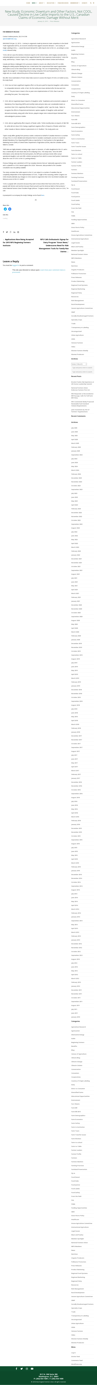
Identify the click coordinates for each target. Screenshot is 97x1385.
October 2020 (76, 613)
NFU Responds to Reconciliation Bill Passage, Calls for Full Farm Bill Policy (82, 396)
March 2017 (75, 770)
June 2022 (74, 536)
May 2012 (74, 971)
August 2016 (75, 797)
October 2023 (76, 486)
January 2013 (75, 940)
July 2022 (74, 532)
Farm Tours (75, 143)
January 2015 (75, 871)
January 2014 (75, 917)
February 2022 (76, 551)
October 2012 (76, 951)
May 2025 (74, 435)
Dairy (73, 96)
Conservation (76, 81)
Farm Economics (77, 131)
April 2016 (74, 813)
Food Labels (75, 200)
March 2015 (75, 863)
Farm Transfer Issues (78, 146)
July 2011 (74, 1009)
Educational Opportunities (80, 108)
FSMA (73, 216)
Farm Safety (75, 135)
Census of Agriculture (78, 66)
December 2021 (76, 559)
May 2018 (74, 716)
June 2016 (74, 805)
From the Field (76, 208)
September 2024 (76, 455)
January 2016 (75, 824)
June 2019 (74, 667)
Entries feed (75, 1356)
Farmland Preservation (79, 181)
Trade (73, 323)
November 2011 (76, 994)
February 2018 (76, 728)
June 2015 (74, 851)
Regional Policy (76, 293)
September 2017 (76, 747)
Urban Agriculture (77, 335)
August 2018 (75, 705)
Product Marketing (77, 281)
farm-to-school (76, 154)
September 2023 (76, 489)
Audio (73, 50)
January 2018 (75, 732)
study (5, 50)
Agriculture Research (78, 39)
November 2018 (76, 693)
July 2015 (74, 847)
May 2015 (74, 855)
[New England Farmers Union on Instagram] (27, 1368)
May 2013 (74, 924)
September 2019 (76, 655)
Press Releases (54, 21)
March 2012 (75, 978)
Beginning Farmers (77, 54)
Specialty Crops (76, 320)
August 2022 (75, 528)
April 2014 (74, 905)
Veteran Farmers (77, 343)
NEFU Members (76, 258)
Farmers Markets (77, 173)
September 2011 (76, 1001)
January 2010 (75, 1017)
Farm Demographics (78, 127)
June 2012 (74, 967)
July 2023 (74, 493)
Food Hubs (75, 193)
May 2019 (74, 670)
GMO (73, 223)
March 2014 (75, 909)
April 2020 (74, 628)
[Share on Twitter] (7, 232)
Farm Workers (76, 150)
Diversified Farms (77, 104)
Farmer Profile (76, 166)
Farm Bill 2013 (76, 123)
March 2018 (75, 724)
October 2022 (76, 520)
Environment (75, 112)
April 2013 (74, 928)
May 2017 (74, 763)
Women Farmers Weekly (79, 350)
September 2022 (76, 524)
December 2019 (76, 643)
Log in (73, 1353)
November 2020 (76, 609)
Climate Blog (75, 69)
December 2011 (76, 990)
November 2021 (76, 563)
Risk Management (77, 300)
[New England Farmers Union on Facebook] (16, 1368)
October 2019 (76, 651)
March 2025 (75, 443)
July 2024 (74, 459)
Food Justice (75, 196)
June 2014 (74, 897)
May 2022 (74, 539)
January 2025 (75, 451)
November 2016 (76, 786)
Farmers (74, 170)
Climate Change (76, 73)
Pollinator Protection (78, 273)
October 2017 (76, 744)
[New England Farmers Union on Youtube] (32, 1368)
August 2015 (75, 844)
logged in (15, 265)
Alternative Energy (77, 46)
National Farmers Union (79, 254)
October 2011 (76, 998)
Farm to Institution (78, 139)
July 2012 (74, 963)
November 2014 (76, 878)
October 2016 (76, 790)
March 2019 (75, 678)
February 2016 (76, 820)
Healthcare (75, 231)
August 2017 (75, 751)
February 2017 (76, 774)
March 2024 (75, 470)
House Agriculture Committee (81, 235)
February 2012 (76, 982)
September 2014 (76, 886)
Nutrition (74, 266)
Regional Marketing (78, 289)
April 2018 (74, 720)
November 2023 (76, 482)
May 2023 (74, 501)
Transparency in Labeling (80, 327)
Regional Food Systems (79, 285)
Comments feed (77, 1360)
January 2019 (75, 686)
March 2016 (75, 817)
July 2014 (74, 894)
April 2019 (74, 674)
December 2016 (76, 782)
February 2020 (76, 636)
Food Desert (75, 189)
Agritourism (75, 42)
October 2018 (76, 697)
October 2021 (76, 566)
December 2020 (76, 605)
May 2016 (74, 809)
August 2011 (75, 1005)
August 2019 (75, 659)
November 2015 (76, 832)
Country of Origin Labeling (80, 93)
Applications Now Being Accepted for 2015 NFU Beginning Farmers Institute (18, 242)
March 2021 (75, 593)
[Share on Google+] (11, 232)
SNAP (73, 312)
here (42, 195)
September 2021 (76, 570)
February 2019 (76, 682)
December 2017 (76, 736)
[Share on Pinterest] (18, 232)
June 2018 (74, 713)
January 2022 (75, 555)
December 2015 (76, 828)
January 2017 (75, 778)
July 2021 (74, 578)
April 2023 (74, 505)
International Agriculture (80, 239)
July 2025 (74, 428)
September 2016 (76, 794)
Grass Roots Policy (77, 227)
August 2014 (75, 890)
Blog (72, 62)
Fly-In (73, 185)
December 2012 (76, 944)
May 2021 (74, 586)
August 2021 (75, 574)
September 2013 (76, 921)
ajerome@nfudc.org (9, 39)
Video (73, 347)
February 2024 (76, 474)
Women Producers (77, 354)
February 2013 (76, 936)
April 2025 (74, 439)
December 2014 (76, 874)
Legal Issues (75, 243)
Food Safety (75, 204)
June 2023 (74, 497)
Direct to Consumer (78, 100)
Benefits (74, 58)
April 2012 (74, 974)
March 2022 (75, 547)
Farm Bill (74, 119)
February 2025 (76, 447)
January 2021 (75, 601)
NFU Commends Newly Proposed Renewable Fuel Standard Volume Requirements (82, 404)
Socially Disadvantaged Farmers (82, 316)
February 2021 (76, 597)
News (73, 262)
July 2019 (74, 663)
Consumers (75, 85)
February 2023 (76, 509)
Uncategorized (76, 331)
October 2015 (76, 836)
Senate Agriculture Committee (82, 308)
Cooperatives (76, 89)
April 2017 (74, 767)
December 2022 (76, 512)
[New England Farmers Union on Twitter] (21, 1368)
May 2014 (74, 901)
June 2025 (74, 432)
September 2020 (76, 616)
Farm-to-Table (76, 158)
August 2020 (75, 620)
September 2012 (76, 955)
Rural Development (77, 304)
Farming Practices (77, 177)
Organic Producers (77, 270)
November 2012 (76, 948)
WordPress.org (76, 1364)
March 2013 (75, 932)
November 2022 (76, 516)
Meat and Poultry (77, 247)
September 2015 (76, 840)
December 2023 (76, 478)
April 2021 (74, 589)
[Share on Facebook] (3, 232)
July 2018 (74, 709)
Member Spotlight (77, 250)
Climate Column (76, 77)
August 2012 (75, 959)
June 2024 (74, 462)
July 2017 (74, 755)
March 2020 (75, 632)
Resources (75, 297)
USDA (73, 339)
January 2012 (75, 986)
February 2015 (76, 867)
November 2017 (76, 740)
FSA (72, 212)
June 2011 (74, 1013)
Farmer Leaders (76, 162)
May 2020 (74, 624)
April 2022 (74, 543)
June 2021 (74, 582)
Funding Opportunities (79, 220)
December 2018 (76, 690)
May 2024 (74, 466)
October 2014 (76, 882)
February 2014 (76, 913)
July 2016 (74, 801)
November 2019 (76, 647)
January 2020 (75, 640)
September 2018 (76, 701)
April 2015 (74, 859)
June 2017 (74, 759)
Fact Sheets (75, 116)
